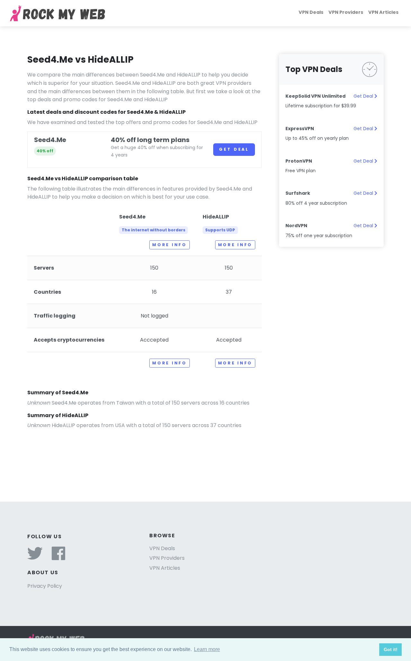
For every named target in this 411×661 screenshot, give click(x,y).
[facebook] (58, 557)
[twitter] (35, 557)
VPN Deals (311, 12)
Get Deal (234, 149)
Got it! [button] (391, 649)
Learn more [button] (207, 649)
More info (169, 244)
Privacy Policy (44, 586)
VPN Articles (383, 12)
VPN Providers (345, 12)
